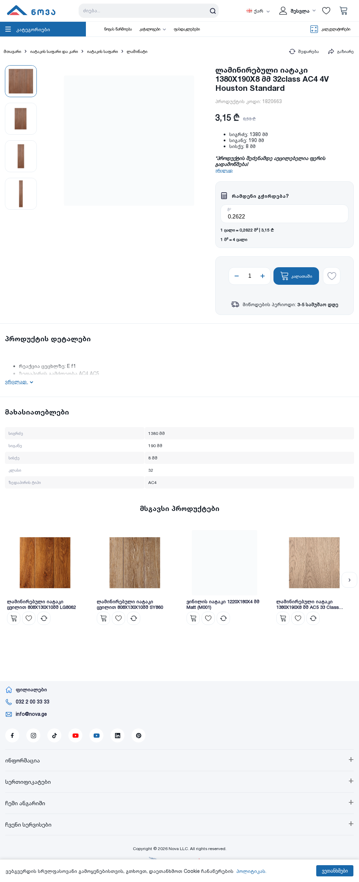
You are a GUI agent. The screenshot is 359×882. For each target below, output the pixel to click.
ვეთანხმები (335, 871)
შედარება (308, 51)
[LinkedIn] (117, 735)
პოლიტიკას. (251, 871)
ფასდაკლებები (187, 29)
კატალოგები (150, 29)
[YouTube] (75, 735)
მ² (229, 209)
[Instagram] (33, 735)
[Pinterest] (138, 735)
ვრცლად (223, 170)
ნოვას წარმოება (118, 29)
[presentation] (10, 580)
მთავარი (12, 51)
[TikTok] (54, 735)
